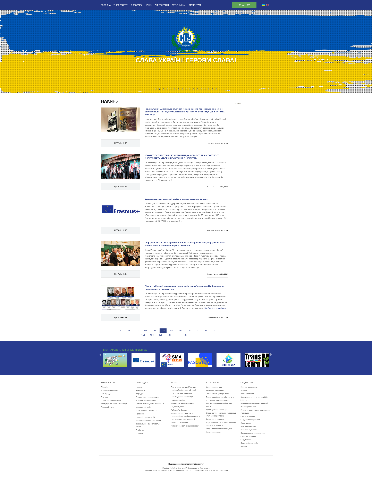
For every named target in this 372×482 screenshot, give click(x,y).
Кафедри (139, 394)
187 (185, 335)
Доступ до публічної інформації (114, 404)
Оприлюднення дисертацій (182, 397)
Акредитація (162, 5)
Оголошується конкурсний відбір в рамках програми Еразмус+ (177, 199)
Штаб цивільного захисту (146, 411)
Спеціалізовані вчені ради (181, 393)
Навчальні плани (247, 394)
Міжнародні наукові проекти (182, 403)
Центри (139, 387)
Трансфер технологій (179, 423)
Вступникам (179, 5)
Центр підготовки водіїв (145, 417)
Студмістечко (246, 440)
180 (169, 335)
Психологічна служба (249, 443)
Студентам (194, 5)
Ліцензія (104, 387)
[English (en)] (267, 5)
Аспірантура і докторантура (147, 397)
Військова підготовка (248, 430)
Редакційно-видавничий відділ (148, 421)
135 (145, 330)
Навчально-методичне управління (150, 404)
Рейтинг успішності (248, 407)
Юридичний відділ (143, 407)
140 (189, 330)
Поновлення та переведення (252, 433)
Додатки (139, 433)
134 (137, 330)
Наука (148, 5)
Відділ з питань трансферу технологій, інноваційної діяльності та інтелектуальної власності (185, 416)
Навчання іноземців (214, 432)
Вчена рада (106, 394)
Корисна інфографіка (249, 387)
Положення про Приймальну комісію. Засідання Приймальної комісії (219, 403)
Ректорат (105, 397)
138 (172, 330)
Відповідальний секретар (216, 410)
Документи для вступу (215, 419)
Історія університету (109, 390)
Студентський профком (250, 420)
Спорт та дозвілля (248, 436)
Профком (140, 414)
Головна (106, 5)
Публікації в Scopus (179, 410)
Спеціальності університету (217, 394)
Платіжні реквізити (248, 426)
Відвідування (245, 423)
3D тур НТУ (244, 5)
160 (152, 335)
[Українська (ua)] (263, 5)
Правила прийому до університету (220, 397)
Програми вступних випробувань (219, 429)
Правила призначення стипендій (254, 403)
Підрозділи (136, 5)
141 (198, 330)
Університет (120, 5)
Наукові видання (177, 407)
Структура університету (111, 400)
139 (180, 330)
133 (128, 330)
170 (160, 335)
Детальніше (120, 143)
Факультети (140, 390)
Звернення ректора (214, 387)
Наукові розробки (178, 400)
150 (143, 335)
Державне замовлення (215, 390)
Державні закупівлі (108, 407)
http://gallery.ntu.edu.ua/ (215, 308)
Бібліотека (140, 430)
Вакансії (243, 446)
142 (206, 330)
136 (154, 330)
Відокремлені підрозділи (146, 400)
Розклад (243, 390)
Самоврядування (247, 416)
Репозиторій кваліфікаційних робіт (185, 426)
